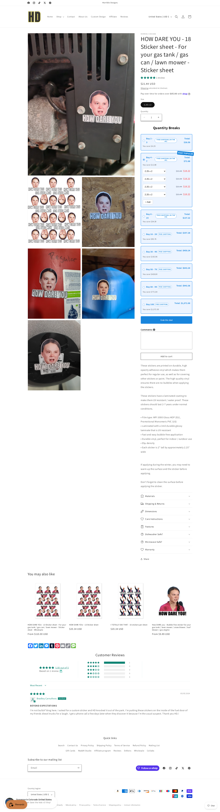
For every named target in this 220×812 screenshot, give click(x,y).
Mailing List (154, 745)
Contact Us (72, 745)
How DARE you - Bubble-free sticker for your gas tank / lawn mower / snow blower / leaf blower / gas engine (171, 627)
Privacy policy (84, 805)
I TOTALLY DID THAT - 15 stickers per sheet (129, 625)
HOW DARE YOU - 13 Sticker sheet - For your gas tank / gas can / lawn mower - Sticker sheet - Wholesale (47, 627)
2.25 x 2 (147, 104)
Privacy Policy (87, 745)
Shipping (144, 88)
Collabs (150, 750)
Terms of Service (122, 745)
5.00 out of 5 (62, 667)
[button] (60, 16)
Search (61, 745)
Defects (127, 750)
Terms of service (99, 805)
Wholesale (139, 750)
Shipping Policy (104, 745)
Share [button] (146, 559)
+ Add (147, 202)
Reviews (117, 750)
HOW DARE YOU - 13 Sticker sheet (83, 625)
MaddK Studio (85, 750)
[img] (37, 693)
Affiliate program (102, 750)
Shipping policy (115, 805)
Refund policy (71, 805)
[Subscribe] (78, 767)
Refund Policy (139, 745)
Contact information (132, 805)
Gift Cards (70, 750)
